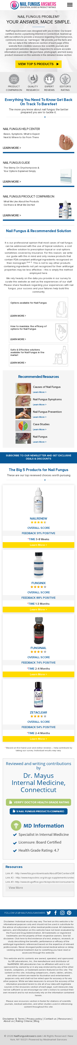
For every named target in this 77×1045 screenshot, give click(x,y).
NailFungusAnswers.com (27, 1036)
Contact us (50, 1019)
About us (9, 1021)
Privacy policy (34, 1019)
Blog (36, 1021)
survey (30, 751)
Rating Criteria (24, 1021)
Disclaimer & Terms (14, 1019)
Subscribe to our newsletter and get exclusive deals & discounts (38, 457)
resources (23, 1001)
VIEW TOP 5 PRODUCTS (36, 64)
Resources (64, 1019)
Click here (20, 939)
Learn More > (12, 148)
